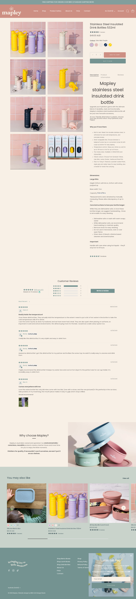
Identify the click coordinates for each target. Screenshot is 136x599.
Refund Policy (82, 564)
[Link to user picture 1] (23, 402)
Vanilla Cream (101, 45)
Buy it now (107, 61)
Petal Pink (96, 45)
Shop (44, 11)
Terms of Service (84, 567)
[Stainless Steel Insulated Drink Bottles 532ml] (68, 503)
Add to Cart (115, 55)
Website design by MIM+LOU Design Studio (31, 593)
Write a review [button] (103, 291)
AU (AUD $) (109, 11)
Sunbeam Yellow (110, 45)
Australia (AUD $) (13, 587)
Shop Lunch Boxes (63, 562)
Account (121, 11)
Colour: (98, 41)
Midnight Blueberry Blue (105, 45)
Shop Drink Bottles (63, 564)
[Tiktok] (115, 591)
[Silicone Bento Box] (26, 503)
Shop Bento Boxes (63, 559)
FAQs (78, 11)
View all (126, 478)
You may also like (18, 478)
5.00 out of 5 (38, 290)
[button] (94, 256)
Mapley (15, 593)
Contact (87, 11)
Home (36, 11)
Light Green (11, 525)
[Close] (131, 556)
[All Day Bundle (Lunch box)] (109, 503)
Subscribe (111, 585)
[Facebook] (107, 591)
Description (94, 75)
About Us (68, 11)
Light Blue (14, 525)
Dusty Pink (8, 525)
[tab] (95, 76)
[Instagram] (111, 591)
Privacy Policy (82, 562)
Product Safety (55, 11)
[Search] (127, 11)
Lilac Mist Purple (91, 45)
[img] (23, 307)
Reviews (121, 75)
